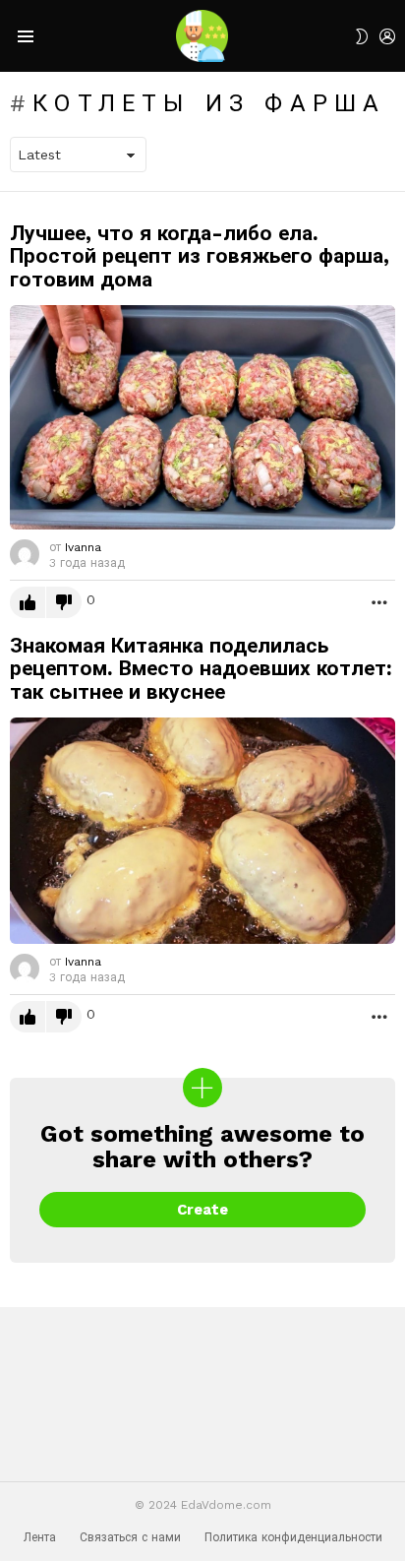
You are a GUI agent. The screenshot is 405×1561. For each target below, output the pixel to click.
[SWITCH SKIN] (362, 36)
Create (202, 1209)
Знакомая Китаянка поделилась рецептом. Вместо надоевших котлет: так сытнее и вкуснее (201, 668)
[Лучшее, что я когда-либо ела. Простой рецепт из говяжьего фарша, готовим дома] (202, 417)
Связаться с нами (130, 1537)
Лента (40, 1537)
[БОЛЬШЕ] (379, 601)
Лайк (27, 602)
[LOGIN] (387, 36)
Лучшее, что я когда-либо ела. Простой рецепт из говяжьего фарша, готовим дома (199, 255)
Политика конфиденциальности (293, 1537)
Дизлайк (64, 602)
